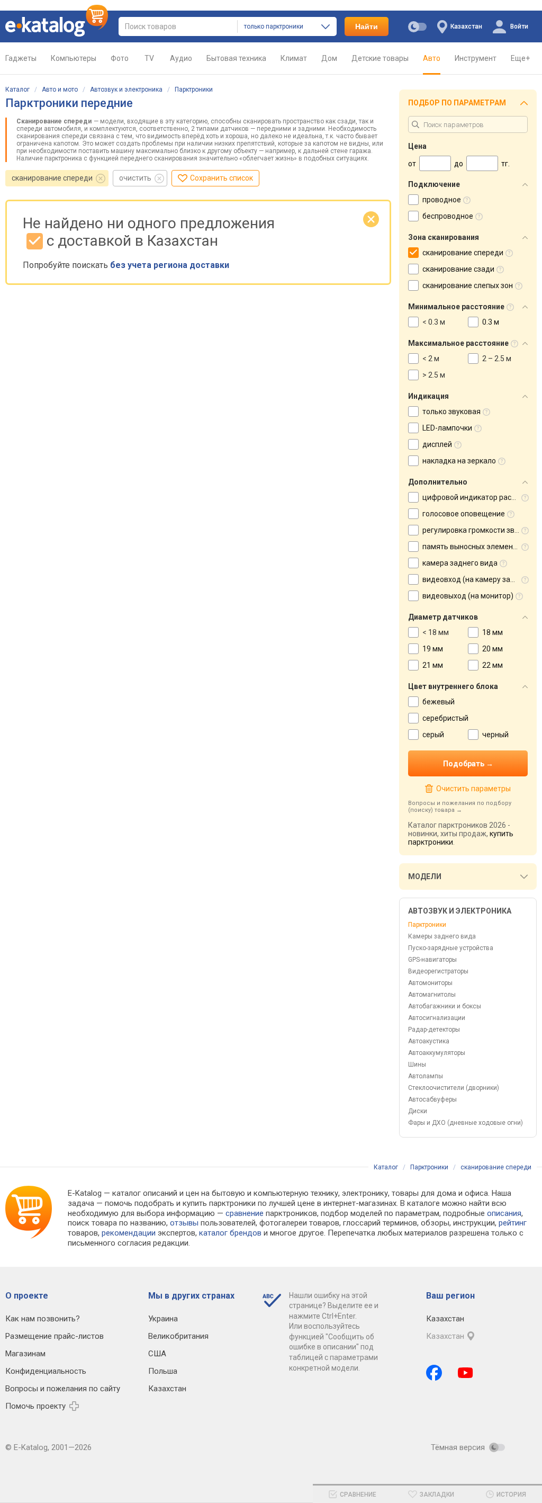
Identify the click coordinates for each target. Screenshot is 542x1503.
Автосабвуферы (432, 1099)
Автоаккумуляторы (436, 1053)
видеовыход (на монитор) (467, 596)
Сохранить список (221, 178)
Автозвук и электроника (126, 89)
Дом (329, 58)
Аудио (181, 58)
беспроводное (447, 216)
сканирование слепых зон (467, 285)
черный (495, 734)
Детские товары (380, 58)
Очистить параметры (473, 788)
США (157, 1353)
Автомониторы (430, 983)
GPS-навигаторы (432, 959)
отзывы (184, 1223)
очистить (135, 178)
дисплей (437, 444)
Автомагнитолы (432, 994)
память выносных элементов (473, 546)
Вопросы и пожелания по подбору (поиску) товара (459, 806)
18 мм (492, 632)
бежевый (438, 701)
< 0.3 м (433, 322)
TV (149, 58)
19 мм (432, 649)
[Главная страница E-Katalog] (56, 26)
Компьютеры (73, 58)
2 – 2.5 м (496, 358)
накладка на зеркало (459, 461)
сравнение (244, 1213)
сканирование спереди (52, 178)
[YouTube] (465, 1372)
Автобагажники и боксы (444, 1006)
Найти (366, 26)
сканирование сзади (458, 269)
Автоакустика (428, 1041)
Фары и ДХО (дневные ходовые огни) (465, 1122)
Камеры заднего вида (442, 936)
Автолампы (425, 1076)
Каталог (17, 89)
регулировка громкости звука (474, 530)
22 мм (492, 665)
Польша (162, 1371)
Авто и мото (60, 89)
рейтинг (513, 1223)
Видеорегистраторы (438, 971)
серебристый (445, 718)
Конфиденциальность (45, 1371)
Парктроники (194, 89)
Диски (417, 1111)
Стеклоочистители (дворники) (453, 1088)
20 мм (492, 649)
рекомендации (129, 1233)
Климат (294, 58)
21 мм (432, 665)
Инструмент (475, 58)
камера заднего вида (460, 563)
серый (433, 734)
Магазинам (25, 1353)
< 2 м (430, 358)
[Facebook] (434, 1373)
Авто (431, 58)
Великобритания (178, 1336)
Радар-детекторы (434, 1029)
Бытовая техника (236, 58)
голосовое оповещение (463, 513)
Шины (417, 1064)
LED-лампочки (447, 428)
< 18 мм (435, 632)
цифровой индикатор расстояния (481, 497)
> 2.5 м (433, 375)
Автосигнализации (436, 1018)
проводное (441, 199)
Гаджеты (21, 58)
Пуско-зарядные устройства (450, 948)
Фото (120, 58)
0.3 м (490, 322)
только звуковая (451, 411)
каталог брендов (230, 1233)
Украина (163, 1318)
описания (504, 1213)
